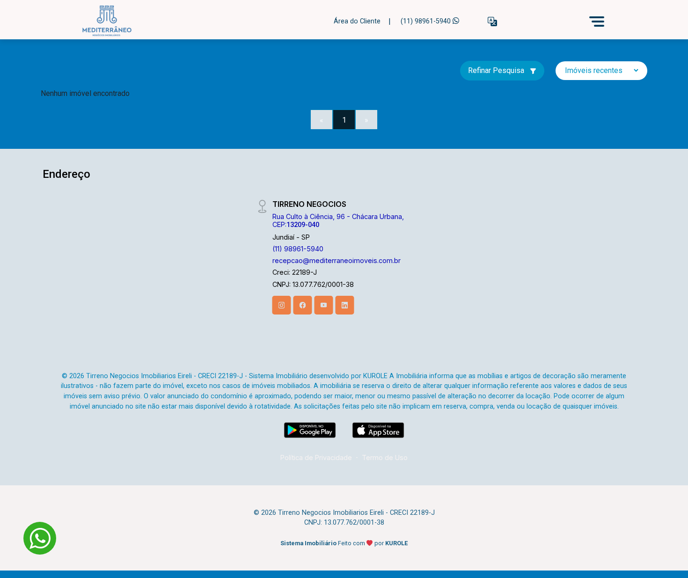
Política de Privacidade (316, 457)
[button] (492, 21)
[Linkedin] (345, 305)
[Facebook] (302, 305)
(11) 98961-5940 (427, 21)
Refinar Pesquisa (497, 70)
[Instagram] (281, 305)
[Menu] (596, 21)
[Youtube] (324, 305)
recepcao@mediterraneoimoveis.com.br (336, 260)
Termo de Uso (385, 457)
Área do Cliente (357, 21)
